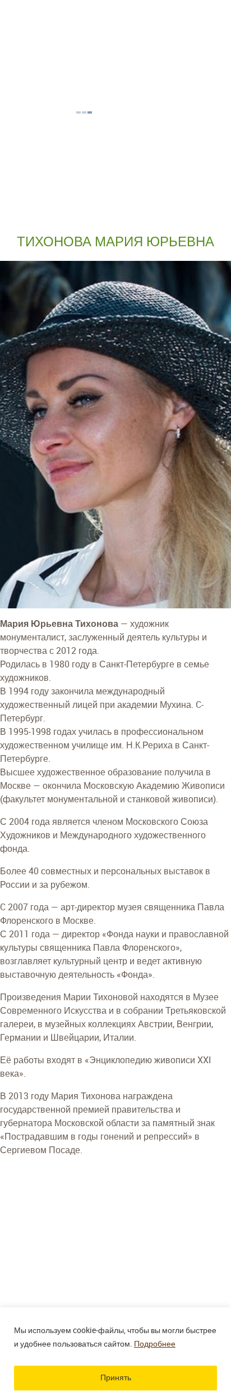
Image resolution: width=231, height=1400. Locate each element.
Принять (115, 1378)
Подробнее (154, 1344)
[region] (115, 1353)
